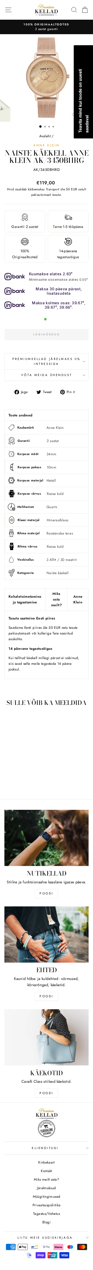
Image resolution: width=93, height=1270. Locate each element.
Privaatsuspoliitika (47, 1205)
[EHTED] (46, 934)
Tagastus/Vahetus (46, 1213)
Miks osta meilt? (56, 599)
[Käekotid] (46, 1037)
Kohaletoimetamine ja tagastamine (25, 599)
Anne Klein (46, 145)
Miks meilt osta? (46, 1179)
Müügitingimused (46, 1196)
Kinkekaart (46, 1162)
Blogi (46, 1222)
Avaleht (45, 136)
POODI (46, 893)
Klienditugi (45, 1148)
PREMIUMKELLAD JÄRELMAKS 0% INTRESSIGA (46, 361)
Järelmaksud (46, 1187)
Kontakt (46, 1170)
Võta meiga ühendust (46, 375)
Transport (52, 189)
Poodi (46, 996)
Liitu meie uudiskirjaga (45, 1237)
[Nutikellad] (46, 838)
